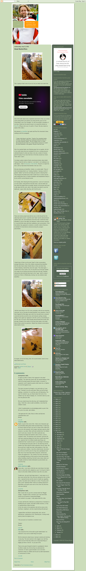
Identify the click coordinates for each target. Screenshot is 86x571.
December (59, 432)
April (58, 526)
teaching (56, 207)
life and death (57, 169)
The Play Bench (60, 471)
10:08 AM (20, 464)
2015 (56, 422)
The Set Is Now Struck (62, 454)
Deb (19, 529)
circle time (56, 133)
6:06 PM (20, 527)
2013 (56, 426)
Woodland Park (57, 213)
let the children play (60, 381)
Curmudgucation (59, 291)
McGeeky (20, 421)
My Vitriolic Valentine (60, 349)
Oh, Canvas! (59, 480)
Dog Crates (59, 512)
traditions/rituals (57, 209)
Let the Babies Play (59, 383)
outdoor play (57, 180)
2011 (56, 430)
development (57, 147)
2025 (56, 401)
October (59, 436)
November (59, 434)
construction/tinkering (59, 138)
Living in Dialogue (60, 321)
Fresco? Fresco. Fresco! (62, 468)
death (19, 367)
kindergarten (57, 164)
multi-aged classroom (59, 178)
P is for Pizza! (58, 337)
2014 (56, 424)
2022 (56, 407)
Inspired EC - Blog (60, 340)
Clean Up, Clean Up (60, 373)
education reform (58, 151)
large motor (56, 167)
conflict (55, 136)
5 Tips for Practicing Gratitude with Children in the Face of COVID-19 (62, 343)
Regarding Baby (59, 372)
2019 (56, 414)
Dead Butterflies (60, 494)
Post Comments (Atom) (27, 565)
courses (56, 144)
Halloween (56, 162)
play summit (57, 184)
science (55, 191)
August (59, 441)
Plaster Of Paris (60, 519)
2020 (56, 412)
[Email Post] (32, 366)
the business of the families (31, 163)
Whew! (58, 496)
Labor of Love (58, 378)
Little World (56, 171)
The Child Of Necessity (62, 507)
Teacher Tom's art (58, 202)
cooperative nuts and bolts (60, 142)
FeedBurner (66, 276)
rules (55, 189)
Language (56, 165)
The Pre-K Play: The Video (63, 456)
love (55, 173)
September (59, 438)
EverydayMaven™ (60, 315)
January (59, 532)
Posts (57, 283)
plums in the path (60, 310)
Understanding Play (61, 514)
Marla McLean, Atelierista (62, 377)
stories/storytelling (58, 196)
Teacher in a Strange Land (62, 358)
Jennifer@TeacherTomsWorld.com (62, 87)
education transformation (60, 153)
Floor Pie (16, 126)
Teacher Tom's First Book (60, 203)
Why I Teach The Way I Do (60, 211)
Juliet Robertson (22, 466)
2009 (56, 537)
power (55, 187)
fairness (56, 156)
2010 (56, 535)
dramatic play (57, 149)
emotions (56, 154)
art (54, 129)
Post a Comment (18, 558)
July (58, 443)
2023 (56, 405)
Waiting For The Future (62, 464)
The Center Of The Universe (63, 482)
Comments (58, 285)
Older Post (47, 561)
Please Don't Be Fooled (62, 505)
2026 (56, 399)
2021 (56, 410)
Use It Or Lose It (60, 473)
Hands (58, 462)
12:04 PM (20, 489)
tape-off (55, 200)
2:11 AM (20, 556)
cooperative (56, 140)
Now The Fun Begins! (61, 452)
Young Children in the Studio (62, 354)
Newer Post (17, 561)
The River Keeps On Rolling (63, 475)
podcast (56, 185)
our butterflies (24, 131)
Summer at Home (59, 311)
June (58, 445)
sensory (56, 193)
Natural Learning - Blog (61, 386)
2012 (56, 428)
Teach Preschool (59, 335)
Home (32, 561)
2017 (56, 418)
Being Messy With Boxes (62, 510)
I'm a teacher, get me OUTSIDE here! (60, 328)
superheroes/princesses (59, 198)
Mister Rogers (57, 176)
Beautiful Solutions (61, 466)
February (59, 530)
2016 (56, 420)
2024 (56, 403)
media (55, 174)
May (58, 447)
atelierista (57, 353)
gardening (56, 160)
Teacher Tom (32, 14)
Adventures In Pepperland (62, 492)
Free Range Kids (59, 304)
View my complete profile (60, 242)
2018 (56, 416)
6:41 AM (20, 420)
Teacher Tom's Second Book (61, 205)
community (56, 135)
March (58, 528)
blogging (56, 131)
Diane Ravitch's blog (60, 298)
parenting (56, 182)
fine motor (56, 158)
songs (55, 194)
